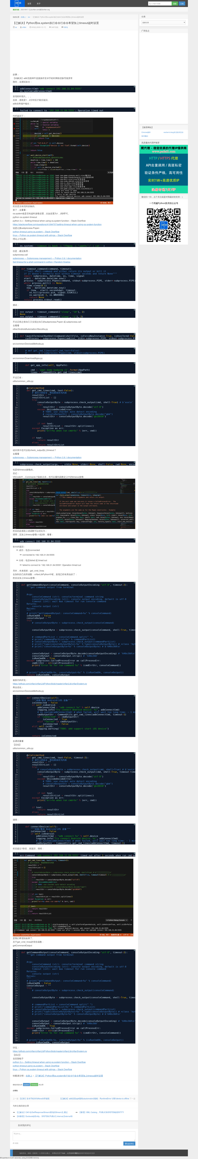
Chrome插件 (146, 132)
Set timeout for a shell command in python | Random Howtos (41, 261)
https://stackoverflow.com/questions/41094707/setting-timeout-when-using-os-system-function (57, 224)
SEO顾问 (144, 136)
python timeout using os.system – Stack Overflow (36, 231)
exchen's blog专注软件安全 (173, 132)
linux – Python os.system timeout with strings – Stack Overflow (42, 235)
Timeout (34, 1084)
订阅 (182, 3)
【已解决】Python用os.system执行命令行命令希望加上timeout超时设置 (56, 23)
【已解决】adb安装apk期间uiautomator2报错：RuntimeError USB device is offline (94, 1098)
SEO (83, 1153)
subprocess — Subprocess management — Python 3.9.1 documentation (47, 258)
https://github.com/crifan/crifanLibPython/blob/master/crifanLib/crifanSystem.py (50, 683)
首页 (29, 3)
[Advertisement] (51, 50)
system (26, 1084)
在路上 (17, 3)
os (29, 17)
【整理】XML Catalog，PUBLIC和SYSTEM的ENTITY (101, 1112)
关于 (39, 3)
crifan (24, 27)
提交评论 (130, 1143)
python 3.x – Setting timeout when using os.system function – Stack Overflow (49, 1062)
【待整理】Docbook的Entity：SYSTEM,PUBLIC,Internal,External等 (44, 1116)
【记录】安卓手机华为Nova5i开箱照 (34, 1098)
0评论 (66, 27)
